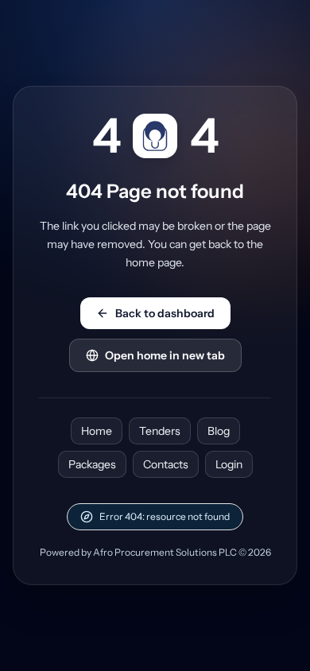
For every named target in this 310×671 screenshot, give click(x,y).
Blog (218, 431)
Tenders (159, 431)
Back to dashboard (165, 313)
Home (96, 431)
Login (228, 464)
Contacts (165, 464)
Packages (92, 464)
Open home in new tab (165, 355)
